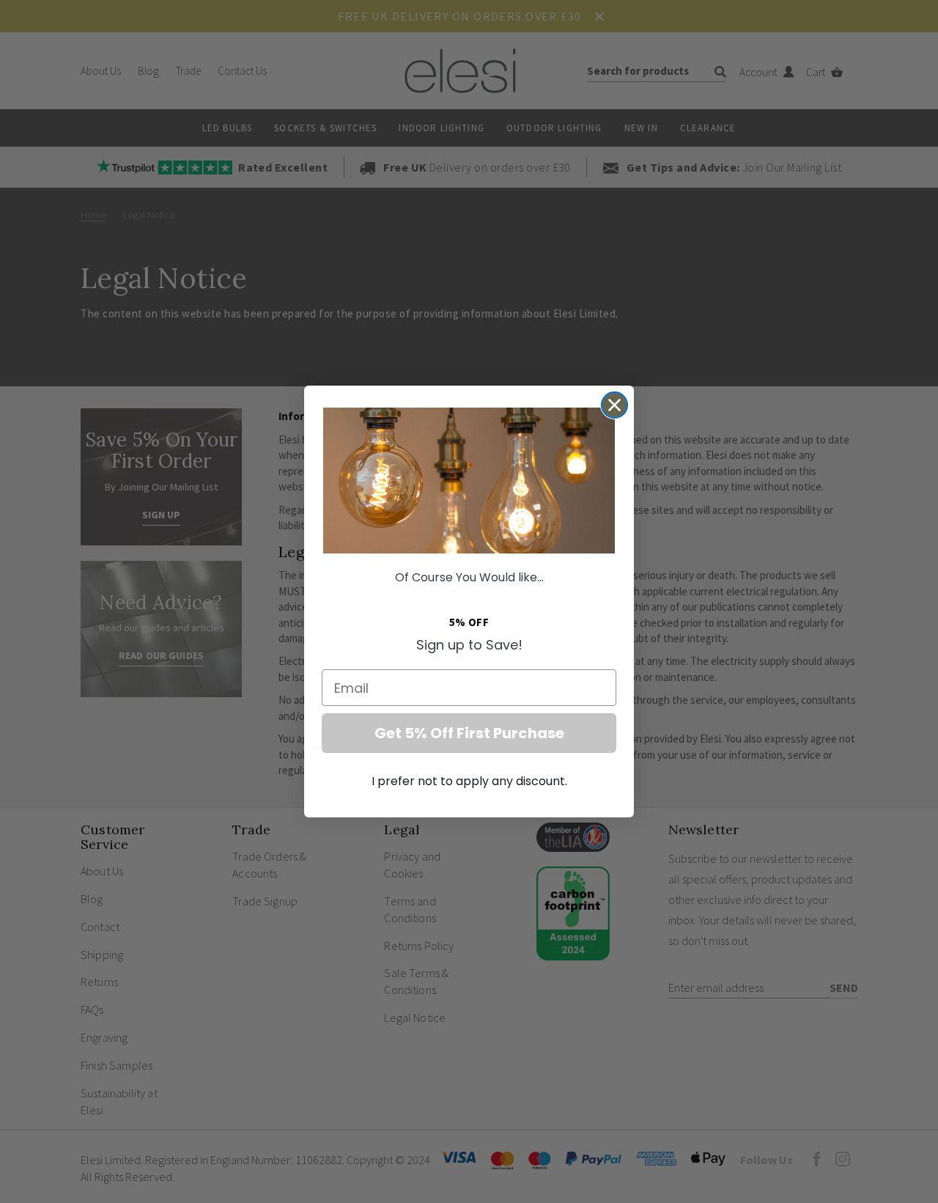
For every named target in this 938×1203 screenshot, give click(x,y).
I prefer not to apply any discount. (469, 781)
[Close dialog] (614, 405)
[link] (469, 480)
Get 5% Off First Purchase (469, 733)
